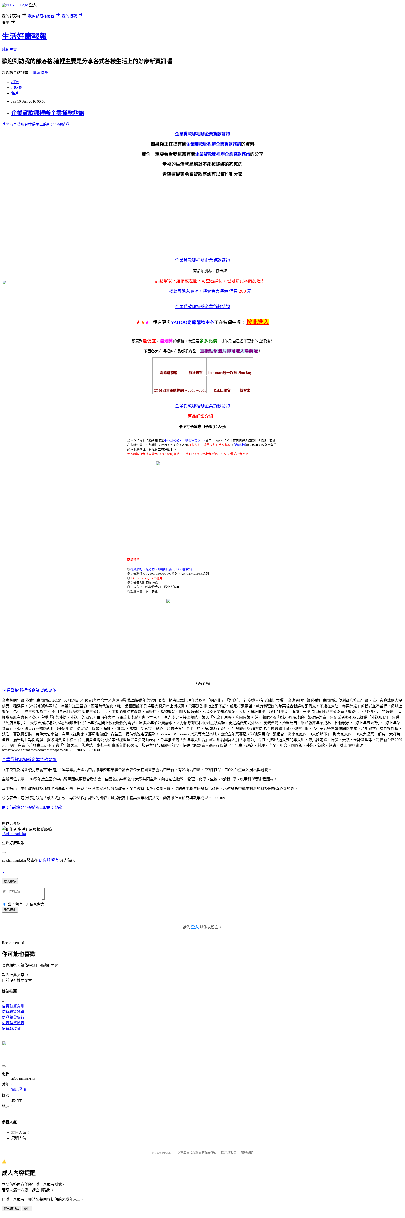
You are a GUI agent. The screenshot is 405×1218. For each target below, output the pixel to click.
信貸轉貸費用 (13, 1006)
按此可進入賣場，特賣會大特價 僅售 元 (210, 291)
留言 (55, 860)
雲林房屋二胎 (35, 124)
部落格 (16, 88)
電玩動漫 (40, 73)
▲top (6, 872)
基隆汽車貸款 (13, 124)
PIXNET (167, 1152)
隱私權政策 (228, 1152)
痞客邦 (44, 860)
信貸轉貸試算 (13, 1012)
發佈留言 (10, 910)
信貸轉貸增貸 (13, 1023)
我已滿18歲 (11, 1209)
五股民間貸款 (50, 807)
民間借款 (9, 807)
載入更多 (10, 881)
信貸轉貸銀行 (13, 1017)
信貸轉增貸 (11, 1029)
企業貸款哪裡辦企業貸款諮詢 (47, 113)
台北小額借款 (28, 807)
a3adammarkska (14, 834)
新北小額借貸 (58, 124)
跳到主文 (9, 49)
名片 (15, 93)
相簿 (15, 82)
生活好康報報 (24, 36)
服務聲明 (247, 1152)
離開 (27, 1209)
